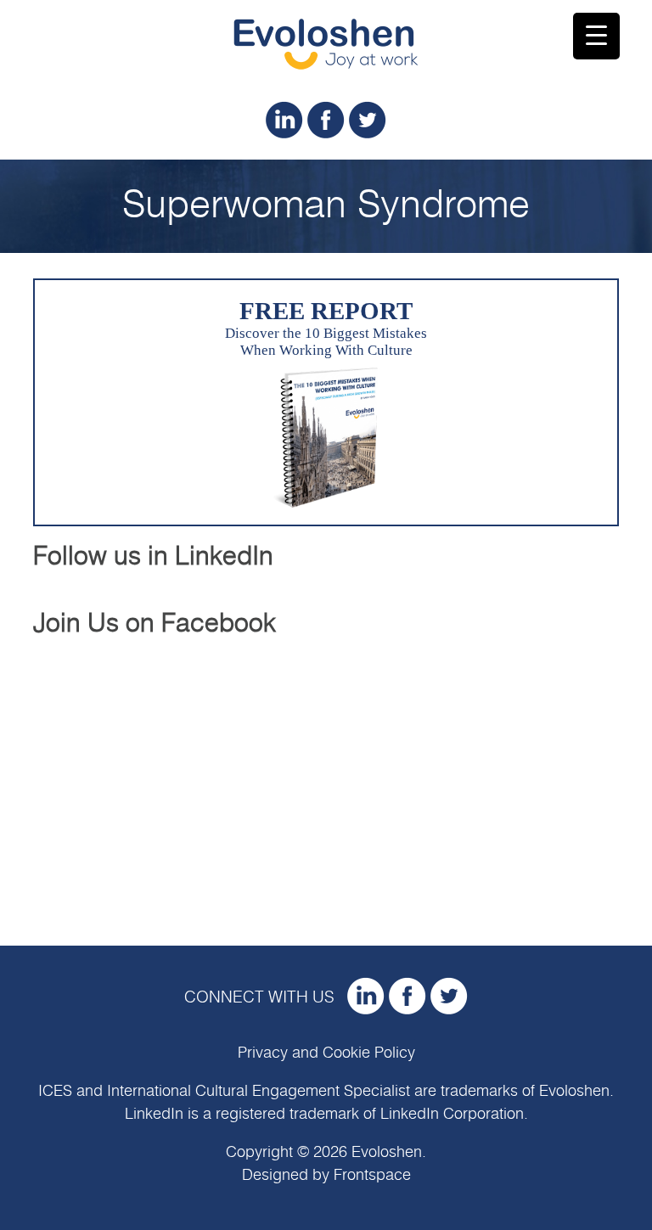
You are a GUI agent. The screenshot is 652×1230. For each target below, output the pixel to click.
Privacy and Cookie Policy (326, 1053)
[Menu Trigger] (596, 36)
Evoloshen (574, 1091)
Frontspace (372, 1175)
